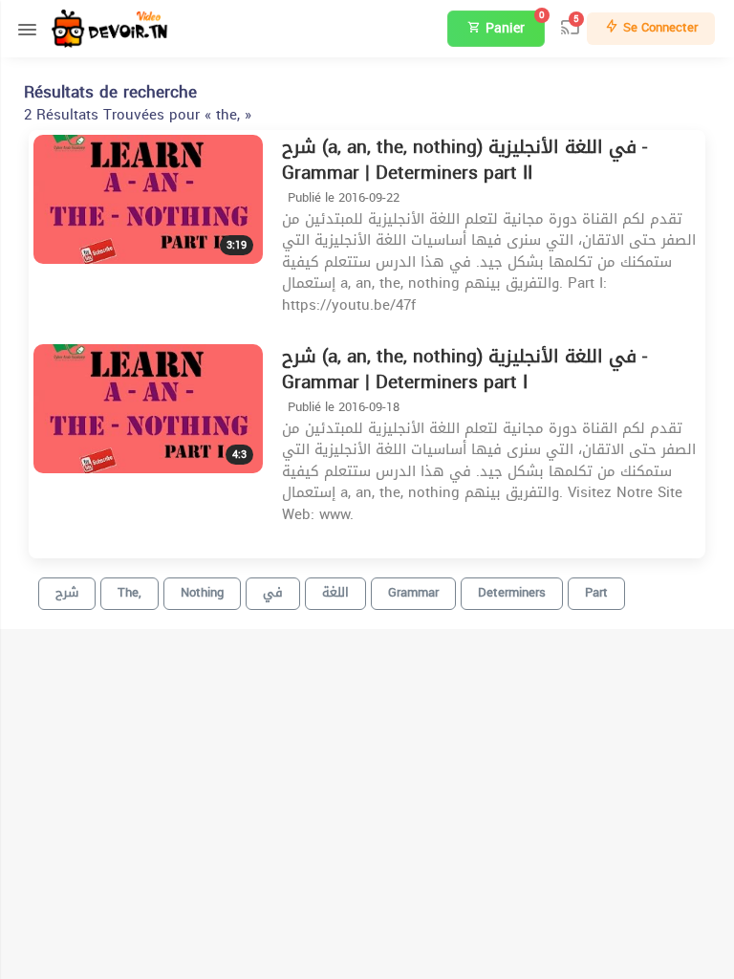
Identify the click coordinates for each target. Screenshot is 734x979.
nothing (202, 592)
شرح (66, 592)
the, (129, 592)
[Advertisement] (552, 839)
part (596, 592)
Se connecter (658, 27)
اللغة (335, 592)
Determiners (512, 592)
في (273, 592)
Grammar (413, 592)
